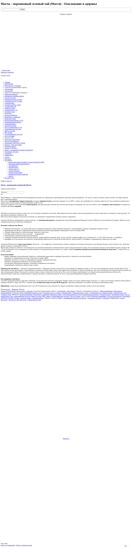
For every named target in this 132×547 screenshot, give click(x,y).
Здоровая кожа (66, 293)
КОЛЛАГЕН (11, 291)
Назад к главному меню (24, 545)
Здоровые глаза (6, 294)
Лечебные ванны (38, 298)
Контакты (4, 300)
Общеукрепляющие (106, 291)
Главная (3, 291)
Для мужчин (71, 291)
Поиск (22, 9)
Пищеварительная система (33, 293)
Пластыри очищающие (98, 296)
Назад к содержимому (8, 545)
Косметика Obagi (56, 294)
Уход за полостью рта (114, 296)
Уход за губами (75, 296)
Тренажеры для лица (94, 298)
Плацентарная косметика (90, 294)
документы (12, 300)
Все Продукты (21, 300)
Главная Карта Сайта (34, 300)
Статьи (122, 298)
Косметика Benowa (26, 294)
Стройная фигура (95, 293)
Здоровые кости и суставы (52, 293)
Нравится (66, 438)
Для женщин (61, 291)
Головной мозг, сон (119, 293)
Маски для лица (36, 296)
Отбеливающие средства (22, 296)
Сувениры (105, 298)
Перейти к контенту (7, 72)
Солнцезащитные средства (60, 296)
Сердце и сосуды (17, 293)
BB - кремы (46, 296)
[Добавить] (128, 546)
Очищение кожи (105, 294)
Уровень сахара (107, 293)
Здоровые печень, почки (80, 293)
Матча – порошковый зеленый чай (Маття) (16, 185)
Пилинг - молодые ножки (22, 298)
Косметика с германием (41, 294)
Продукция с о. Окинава (25, 291)
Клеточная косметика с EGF (72, 294)
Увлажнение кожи (118, 294)
